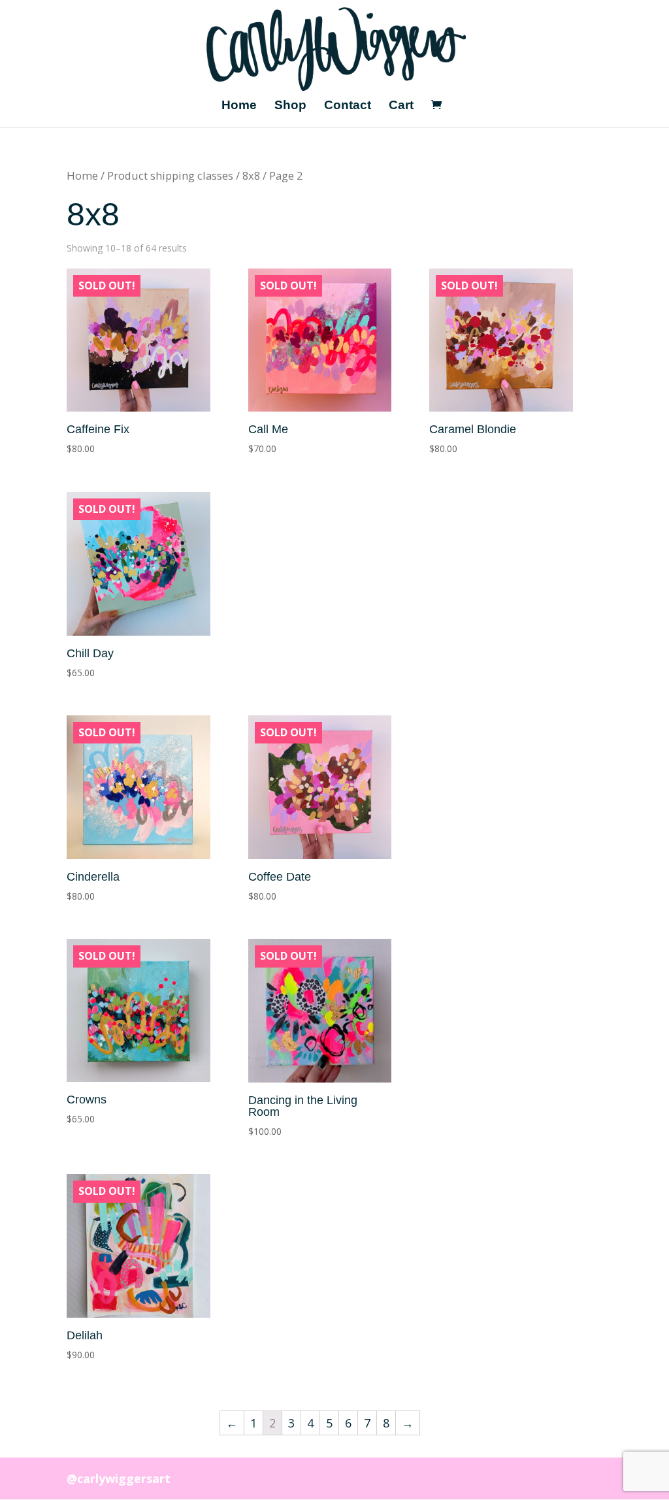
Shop (290, 106)
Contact (347, 106)
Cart (401, 106)
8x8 (251, 175)
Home (239, 106)
